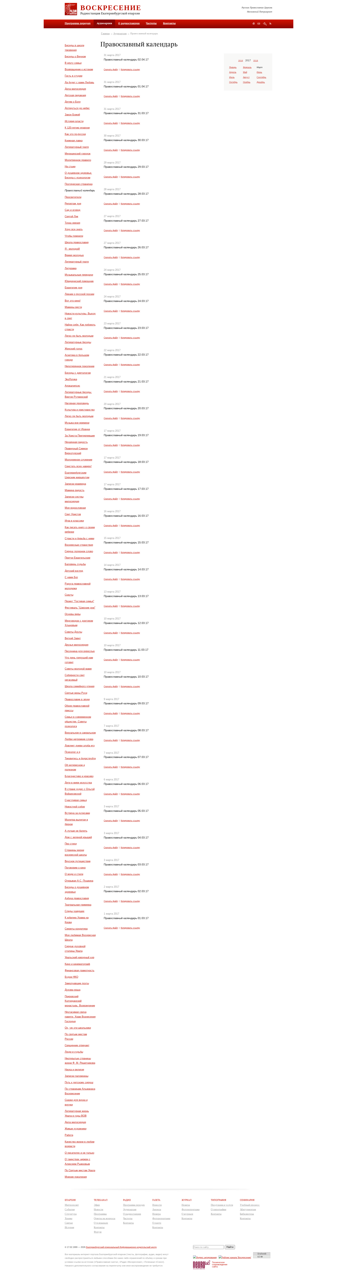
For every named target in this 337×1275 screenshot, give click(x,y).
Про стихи (71, 843)
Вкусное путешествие (77, 861)
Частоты (151, 23)
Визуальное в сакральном (80, 732)
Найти (229, 1247)
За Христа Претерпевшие (80, 435)
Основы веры (73, 614)
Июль (232, 77)
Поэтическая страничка (78, 184)
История (69, 1227)
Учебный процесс (250, 1204)
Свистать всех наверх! (78, 466)
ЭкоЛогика (71, 379)
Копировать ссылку (130, 69)
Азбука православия (77, 898)
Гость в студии (73, 75)
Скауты (69, 594)
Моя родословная (75, 507)
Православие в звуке (77, 699)
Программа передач (77, 23)
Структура (71, 1213)
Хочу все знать (74, 229)
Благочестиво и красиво (79, 776)
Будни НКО (71, 976)
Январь (233, 67)
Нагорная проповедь (77, 403)
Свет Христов (73, 514)
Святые (69, 1222)
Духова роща (72, 989)
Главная (105, 33)
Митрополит (72, 1204)
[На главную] (254, 23)
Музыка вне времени (77, 422)
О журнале (187, 1213)
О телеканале (101, 1222)
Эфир (97, 1204)
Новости (98, 1209)
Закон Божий (72, 114)
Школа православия (77, 242)
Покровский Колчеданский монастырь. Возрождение (80, 1001)
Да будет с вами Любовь (79, 82)
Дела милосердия (75, 88)
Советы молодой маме (78, 668)
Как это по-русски (75, 134)
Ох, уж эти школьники (78, 1027)
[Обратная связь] (259, 23)
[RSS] (270, 23)
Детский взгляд (74, 570)
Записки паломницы (76, 1075)
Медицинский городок (77, 153)
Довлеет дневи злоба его (80, 745)
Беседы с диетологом (78, 372)
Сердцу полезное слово (79, 551)
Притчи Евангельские (77, 557)
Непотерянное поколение (79, 366)
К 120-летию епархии (77, 127)
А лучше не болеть (76, 830)
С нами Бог (71, 577)
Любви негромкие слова (79, 739)
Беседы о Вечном (75, 56)
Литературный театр (77, 147)
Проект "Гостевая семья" (79, 601)
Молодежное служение (78, 459)
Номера (156, 1213)
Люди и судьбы (74, 1051)
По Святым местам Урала (80, 1170)
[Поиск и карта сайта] (265, 23)
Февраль (247, 67)
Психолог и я (72, 752)
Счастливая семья (76, 800)
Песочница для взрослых (80, 651)
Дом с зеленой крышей (78, 837)
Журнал (187, 1200)
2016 (240, 60)
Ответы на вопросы (104, 1218)
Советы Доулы (73, 631)
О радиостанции (129, 23)
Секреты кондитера (76, 928)
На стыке (70, 166)
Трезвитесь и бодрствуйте (80, 758)
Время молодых (74, 255)
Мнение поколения (76, 1176)
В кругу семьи (73, 62)
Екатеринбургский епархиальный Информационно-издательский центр (121, 1247)
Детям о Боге (73, 101)
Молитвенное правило (78, 160)
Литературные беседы (78, 342)
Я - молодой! (72, 248)
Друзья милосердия (76, 644)
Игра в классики (74, 520)
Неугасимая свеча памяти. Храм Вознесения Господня (80, 1017)
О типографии (218, 1209)
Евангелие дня (73, 287)
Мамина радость (74, 490)
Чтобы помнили (74, 235)
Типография (218, 1200)
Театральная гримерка (78, 904)
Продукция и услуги (222, 1204)
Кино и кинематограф (77, 964)
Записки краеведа (75, 483)
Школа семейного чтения (79, 686)
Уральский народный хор (79, 957)
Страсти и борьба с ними (79, 538)
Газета (156, 1200)
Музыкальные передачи (79, 274)
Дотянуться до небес (77, 108)
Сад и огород (72, 210)
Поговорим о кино (75, 867)
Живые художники (75, 1128)
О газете (156, 1222)
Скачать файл (111, 69)
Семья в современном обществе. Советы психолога (78, 721)
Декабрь (261, 82)
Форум (97, 1231)
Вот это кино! (73, 300)
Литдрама (70, 268)
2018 (255, 60)
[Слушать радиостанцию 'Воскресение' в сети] (235, 1257)
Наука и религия (74, 1069)
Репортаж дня (73, 203)
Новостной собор (75, 806)
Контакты (169, 23)
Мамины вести (73, 307)
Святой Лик (71, 216)
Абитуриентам (248, 1209)
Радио (127, 1200)
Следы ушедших (74, 911)
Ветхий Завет (73, 638)
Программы (100, 1213)
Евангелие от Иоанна (77, 429)
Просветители (73, 197)
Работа (69, 1135)
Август (246, 77)
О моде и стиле (74, 874)
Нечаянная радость (76, 442)
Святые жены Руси (76, 692)
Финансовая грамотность (79, 970)
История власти (74, 121)
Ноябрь (246, 82)
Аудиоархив (120, 33)
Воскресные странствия (79, 544)
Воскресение (110, 7)
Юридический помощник (79, 281)
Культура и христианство (80, 409)
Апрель (232, 72)
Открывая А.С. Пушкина (79, 880)
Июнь (259, 72)
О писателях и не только (79, 1152)
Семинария (247, 1200)
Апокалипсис (72, 385)
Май (245, 72)
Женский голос (73, 348)
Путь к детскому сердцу (79, 1082)
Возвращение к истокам (79, 69)
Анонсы (156, 1209)
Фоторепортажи (161, 1218)
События (70, 1209)
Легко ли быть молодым (79, 335)
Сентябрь (261, 77)
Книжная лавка (73, 140)
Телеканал (100, 1200)
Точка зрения (72, 222)
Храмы (68, 1218)
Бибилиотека (247, 1213)
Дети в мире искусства (78, 782)
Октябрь (233, 82)
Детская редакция (75, 95)
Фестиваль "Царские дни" (80, 607)
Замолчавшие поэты (77, 983)
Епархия (70, 1200)
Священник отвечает (77, 1045)
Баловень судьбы (75, 564)
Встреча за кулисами (77, 813)
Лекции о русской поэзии (79, 294)
